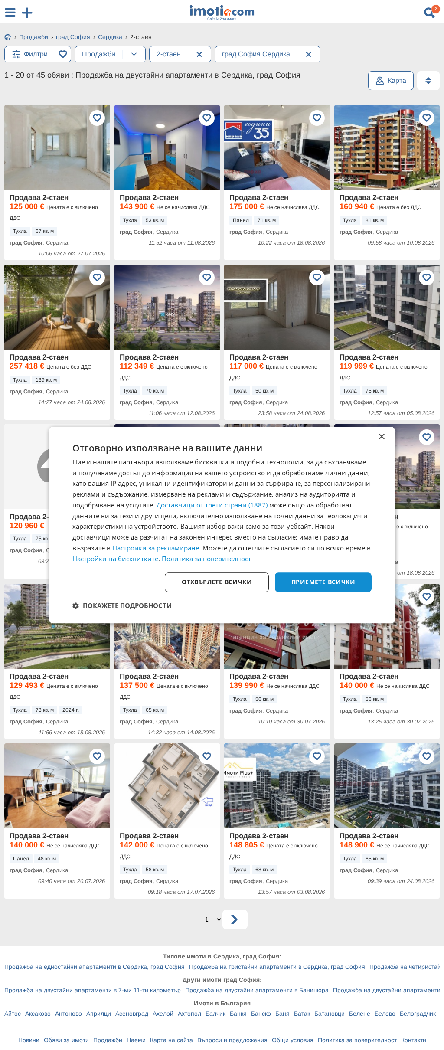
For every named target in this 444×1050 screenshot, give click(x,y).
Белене (359, 1013)
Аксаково (38, 1013)
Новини (28, 1040)
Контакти (413, 1040)
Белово (385, 1013)
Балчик (215, 1013)
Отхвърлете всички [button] (217, 582)
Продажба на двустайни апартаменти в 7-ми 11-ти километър (92, 990)
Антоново (68, 1013)
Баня (282, 1013)
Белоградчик (418, 1013)
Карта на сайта (171, 1040)
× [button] (381, 437)
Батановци (329, 1013)
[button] (122, 605)
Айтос (12, 1013)
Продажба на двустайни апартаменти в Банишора (257, 990)
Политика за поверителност (357, 1040)
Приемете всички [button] (323, 582)
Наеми (136, 1040)
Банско (261, 1013)
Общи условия (292, 1040)
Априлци (98, 1013)
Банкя (238, 1013)
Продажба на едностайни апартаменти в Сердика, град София (94, 966)
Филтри (36, 54)
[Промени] (134, 54)
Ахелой (163, 1013)
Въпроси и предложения (232, 1040)
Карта (397, 80)
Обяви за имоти (66, 1040)
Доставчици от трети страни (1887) (212, 504)
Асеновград (131, 1013)
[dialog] (222, 525)
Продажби (107, 1040)
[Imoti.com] (7, 38)
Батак (302, 1013)
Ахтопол (189, 1013)
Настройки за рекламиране (155, 547)
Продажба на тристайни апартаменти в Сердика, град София (277, 966)
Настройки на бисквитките (115, 558)
